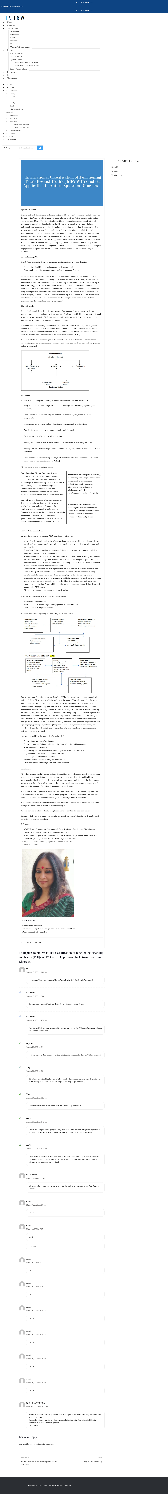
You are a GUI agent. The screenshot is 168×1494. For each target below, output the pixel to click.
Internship (14, 41)
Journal (10, 50)
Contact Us (114, 171)
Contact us (11, 75)
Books (13, 38)
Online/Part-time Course (20, 47)
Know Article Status (18, 69)
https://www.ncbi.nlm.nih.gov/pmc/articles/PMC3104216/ (48, 841)
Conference (12, 72)
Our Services (12, 28)
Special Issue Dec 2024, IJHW (26, 66)
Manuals (13, 44)
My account (12, 78)
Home (9, 22)
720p (28, 1094)
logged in (34, 1444)
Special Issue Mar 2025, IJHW (26, 62)
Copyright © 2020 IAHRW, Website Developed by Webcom (49, 1485)
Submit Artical (16, 56)
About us (11, 25)
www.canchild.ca (31, 844)
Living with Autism (33, 942)
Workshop (14, 31)
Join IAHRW (115, 167)
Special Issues (16, 59)
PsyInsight (14, 34)
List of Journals (16, 53)
